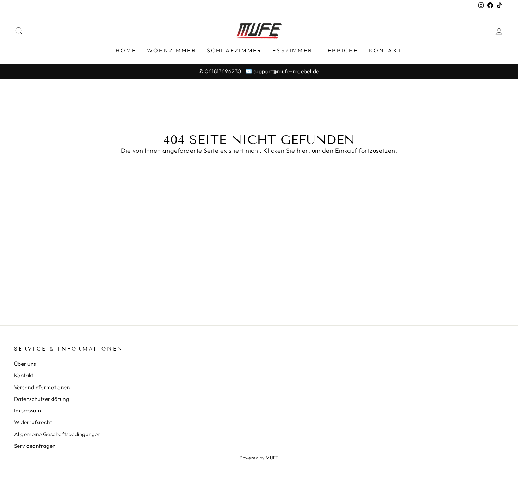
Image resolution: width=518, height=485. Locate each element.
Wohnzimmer (171, 50)
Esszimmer (292, 50)
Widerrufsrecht (33, 422)
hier (302, 150)
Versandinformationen (42, 387)
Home (126, 50)
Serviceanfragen (35, 445)
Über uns (25, 363)
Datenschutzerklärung (41, 399)
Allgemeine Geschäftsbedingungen (57, 434)
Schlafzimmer (234, 50)
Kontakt (385, 50)
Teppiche (340, 50)
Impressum (27, 410)
